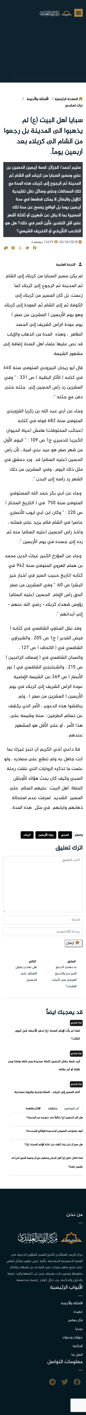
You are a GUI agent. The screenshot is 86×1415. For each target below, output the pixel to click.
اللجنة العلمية (65, 265)
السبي (65, 835)
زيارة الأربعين (45, 835)
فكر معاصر (75, 1320)
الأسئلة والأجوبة (38, 99)
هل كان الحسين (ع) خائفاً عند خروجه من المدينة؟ (54, 1117)
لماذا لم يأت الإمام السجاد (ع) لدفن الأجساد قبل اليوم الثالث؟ (47, 1034)
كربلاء (27, 835)
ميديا (79, 1329)
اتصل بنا (77, 1355)
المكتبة (78, 1346)
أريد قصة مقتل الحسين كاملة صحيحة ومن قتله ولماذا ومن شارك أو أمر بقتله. (44, 1065)
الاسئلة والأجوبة (72, 1303)
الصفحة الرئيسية (66, 99)
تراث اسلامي (74, 106)
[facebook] (77, 1383)
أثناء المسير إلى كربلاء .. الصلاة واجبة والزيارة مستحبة (47, 1092)
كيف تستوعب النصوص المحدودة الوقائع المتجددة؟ (54, 1131)
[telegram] (52, 1383)
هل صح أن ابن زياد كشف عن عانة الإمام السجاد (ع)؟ (54, 1144)
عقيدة (78, 1312)
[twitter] (64, 1383)
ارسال (70, 943)
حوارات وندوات (72, 1338)
